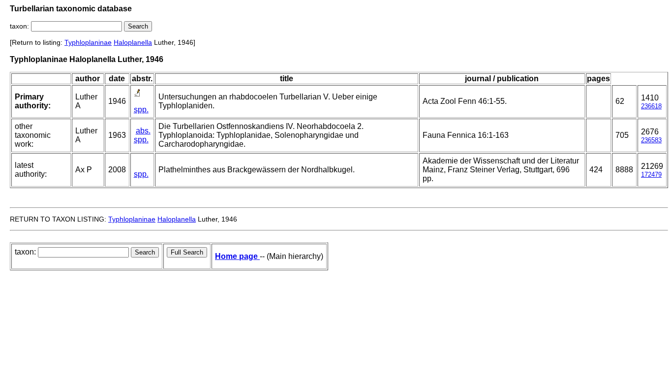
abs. (143, 131)
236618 (651, 106)
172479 (651, 174)
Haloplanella (133, 42)
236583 (651, 140)
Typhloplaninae (88, 42)
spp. (141, 109)
